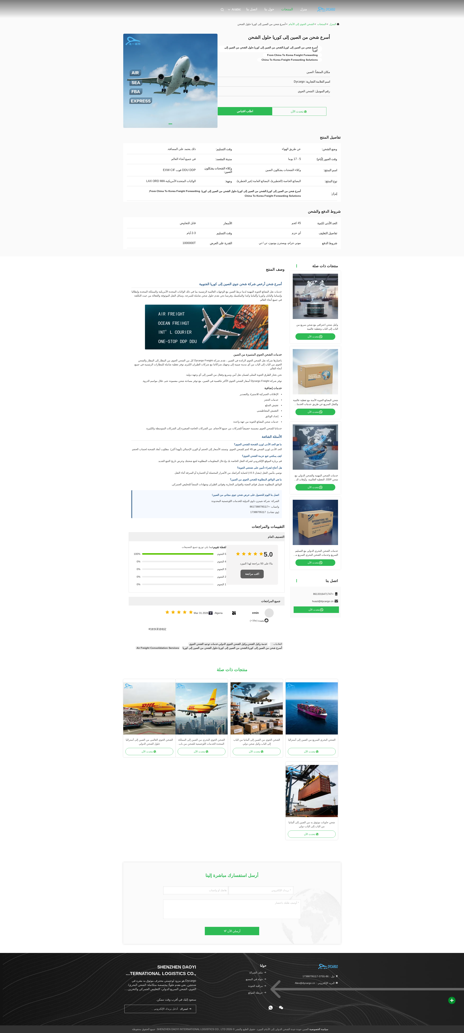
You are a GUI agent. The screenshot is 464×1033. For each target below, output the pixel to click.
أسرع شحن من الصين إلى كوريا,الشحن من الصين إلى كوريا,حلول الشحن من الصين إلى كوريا (232, 647)
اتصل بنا (251, 9)
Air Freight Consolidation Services (157, 647)
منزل (303, 9)
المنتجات (287, 9)
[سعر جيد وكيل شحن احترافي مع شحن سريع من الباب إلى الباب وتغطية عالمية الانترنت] (315, 296)
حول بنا (269, 9)
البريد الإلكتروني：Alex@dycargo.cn (315, 983)
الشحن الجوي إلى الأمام (301, 24)
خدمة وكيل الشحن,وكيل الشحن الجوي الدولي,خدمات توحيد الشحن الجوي (228, 643)
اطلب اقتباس (245, 111)
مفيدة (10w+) (257, 620)
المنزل (332, 24)
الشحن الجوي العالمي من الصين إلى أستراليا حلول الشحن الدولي (149, 741)
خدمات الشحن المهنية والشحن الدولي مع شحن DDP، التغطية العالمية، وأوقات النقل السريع (315, 479)
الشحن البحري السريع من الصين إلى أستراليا (311, 739)
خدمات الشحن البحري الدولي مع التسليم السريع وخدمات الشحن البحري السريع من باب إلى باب (316, 554)
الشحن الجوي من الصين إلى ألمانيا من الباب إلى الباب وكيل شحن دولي (256, 741)
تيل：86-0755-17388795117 (319, 976)
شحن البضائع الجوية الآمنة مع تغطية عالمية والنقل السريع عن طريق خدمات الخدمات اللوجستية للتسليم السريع (315, 404)
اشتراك (184, 1009)
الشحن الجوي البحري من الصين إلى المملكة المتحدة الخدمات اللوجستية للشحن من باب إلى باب (201, 742)
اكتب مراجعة (252, 574)
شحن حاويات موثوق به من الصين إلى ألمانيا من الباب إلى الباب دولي (312, 824)
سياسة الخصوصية (318, 1029)
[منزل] (326, 9)
